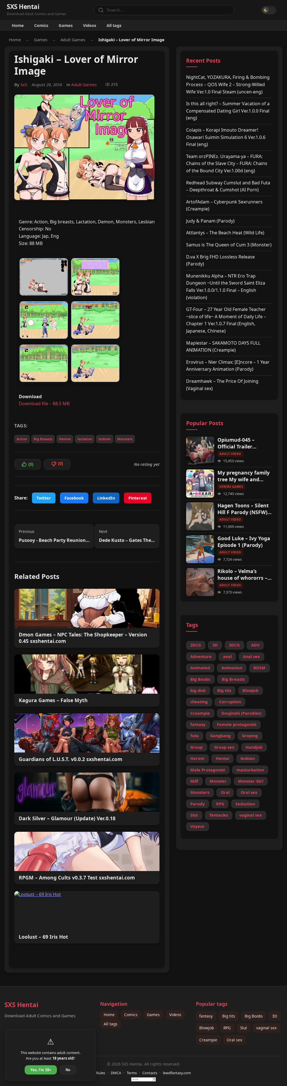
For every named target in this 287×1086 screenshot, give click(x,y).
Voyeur (197, 826)
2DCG (195, 645)
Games (66, 25)
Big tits (224, 690)
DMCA (116, 1072)
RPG (220, 804)
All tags (114, 25)
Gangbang (220, 735)
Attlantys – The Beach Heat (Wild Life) (225, 233)
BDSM (259, 667)
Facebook (74, 498)
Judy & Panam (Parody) (210, 221)
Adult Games (73, 39)
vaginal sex (250, 815)
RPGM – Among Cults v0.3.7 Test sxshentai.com (77, 877)
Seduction (245, 804)
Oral (225, 792)
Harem (197, 758)
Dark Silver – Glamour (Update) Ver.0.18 (67, 818)
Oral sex (249, 792)
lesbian (104, 439)
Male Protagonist (207, 770)
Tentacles (218, 815)
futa (194, 735)
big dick (198, 690)
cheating (199, 701)
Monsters (125, 439)
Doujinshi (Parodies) (241, 713)
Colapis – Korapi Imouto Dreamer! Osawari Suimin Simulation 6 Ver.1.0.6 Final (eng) (225, 137)
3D (215, 645)
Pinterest (137, 498)
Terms (132, 1072)
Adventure (201, 656)
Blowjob (250, 690)
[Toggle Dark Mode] (268, 10)
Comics (41, 25)
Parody (197, 804)
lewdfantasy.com (177, 1072)
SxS (23, 84)
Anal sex (251, 656)
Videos (89, 25)
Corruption (230, 701)
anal (227, 656)
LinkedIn (106, 498)
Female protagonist (236, 724)
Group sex (224, 747)
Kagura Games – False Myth (53, 700)
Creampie (200, 713)
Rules (100, 1072)
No (68, 1070)
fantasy (197, 724)
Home (18, 25)
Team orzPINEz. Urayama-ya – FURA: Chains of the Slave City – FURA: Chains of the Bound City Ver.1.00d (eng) (226, 163)
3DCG (234, 645)
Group (196, 747)
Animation (231, 667)
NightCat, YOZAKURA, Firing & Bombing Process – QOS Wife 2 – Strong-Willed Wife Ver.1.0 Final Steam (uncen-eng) (228, 84)
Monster (218, 781)
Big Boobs (200, 679)
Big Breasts (43, 439)
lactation (84, 439)
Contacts (149, 1072)
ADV (255, 645)
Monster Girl (250, 781)
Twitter (43, 498)
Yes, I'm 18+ (40, 1070)
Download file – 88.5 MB (44, 403)
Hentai (222, 758)
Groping (250, 735)
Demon (65, 439)
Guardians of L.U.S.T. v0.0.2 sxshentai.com (70, 759)
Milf (194, 781)
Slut (194, 815)
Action (22, 439)
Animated (200, 667)
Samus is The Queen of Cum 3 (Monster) (229, 245)
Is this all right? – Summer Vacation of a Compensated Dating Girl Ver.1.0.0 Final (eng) (228, 110)
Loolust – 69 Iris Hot (43, 937)
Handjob (254, 747)
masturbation (250, 770)
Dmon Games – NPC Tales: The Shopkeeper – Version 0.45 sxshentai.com (83, 637)
